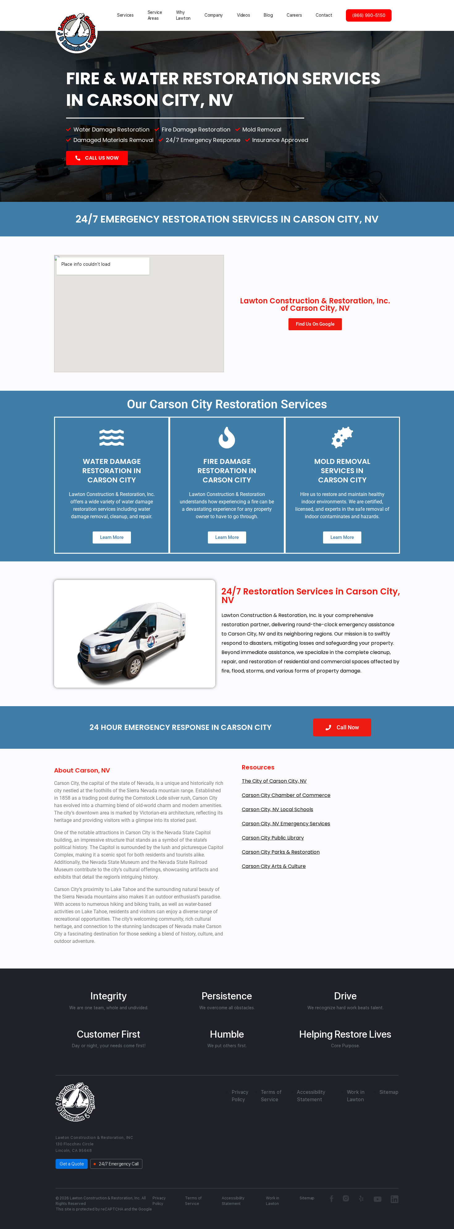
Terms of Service (193, 1201)
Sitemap (388, 1092)
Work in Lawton (272, 1201)
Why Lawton (183, 15)
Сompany (213, 15)
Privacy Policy (159, 1201)
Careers (294, 15)
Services (125, 15)
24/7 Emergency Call (118, 1163)
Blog (268, 15)
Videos (243, 15)
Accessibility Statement (233, 1201)
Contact (324, 15)
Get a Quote (72, 1163)
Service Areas (155, 15)
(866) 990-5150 (368, 15)
